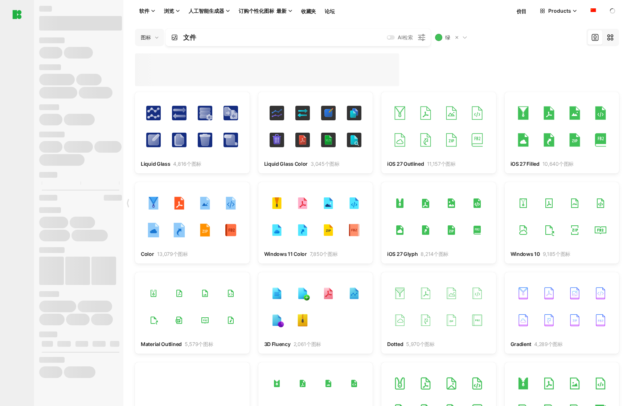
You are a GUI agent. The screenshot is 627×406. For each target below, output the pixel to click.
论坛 (330, 11)
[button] (456, 37)
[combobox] (592, 11)
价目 (521, 11)
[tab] (595, 37)
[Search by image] (174, 37)
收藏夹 (308, 11)
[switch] (391, 37)
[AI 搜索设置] (421, 37)
